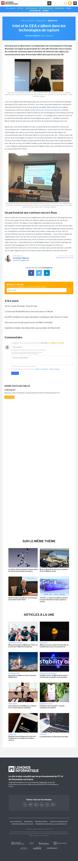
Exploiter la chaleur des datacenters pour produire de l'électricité (32, 328)
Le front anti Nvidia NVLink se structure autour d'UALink (29, 311)
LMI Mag (45, 10)
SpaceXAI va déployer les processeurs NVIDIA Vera (22, 676)
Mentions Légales (41, 821)
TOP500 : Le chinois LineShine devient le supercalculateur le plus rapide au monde (54, 599)
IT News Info (42, 782)
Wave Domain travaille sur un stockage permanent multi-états (22, 598)
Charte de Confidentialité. (32, 353)
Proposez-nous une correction (64, 257)
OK (69, 290)
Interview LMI (35, 10)
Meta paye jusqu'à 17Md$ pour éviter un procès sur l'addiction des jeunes (22, 646)
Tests (68, 8)
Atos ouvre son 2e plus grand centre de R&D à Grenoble (29, 322)
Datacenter (41, 21)
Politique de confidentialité (41, 369)
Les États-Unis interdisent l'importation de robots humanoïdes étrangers (23, 570)
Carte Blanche (31, 8)
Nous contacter (16, 821)
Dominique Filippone (21, 258)
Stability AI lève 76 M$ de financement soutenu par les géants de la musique (54, 676)
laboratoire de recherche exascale (46, 110)
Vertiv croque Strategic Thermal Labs (21, 306)
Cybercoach (59, 8)
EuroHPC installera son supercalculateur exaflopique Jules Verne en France (36, 317)
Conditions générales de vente (22, 824)
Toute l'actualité (27, 21)
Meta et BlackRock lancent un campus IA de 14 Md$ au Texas (54, 570)
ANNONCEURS (28, 821)
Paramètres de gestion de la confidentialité (51, 824)
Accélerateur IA (46, 8)
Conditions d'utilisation (54, 369)
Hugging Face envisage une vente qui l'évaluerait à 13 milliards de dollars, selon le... (22, 738)
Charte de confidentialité (59, 821)
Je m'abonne (9, 397)
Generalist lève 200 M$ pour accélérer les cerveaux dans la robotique (22, 707)
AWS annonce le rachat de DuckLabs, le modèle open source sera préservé (54, 646)
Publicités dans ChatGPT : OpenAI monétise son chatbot (52, 707)
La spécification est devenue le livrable (54, 736)
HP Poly (20, 8)
